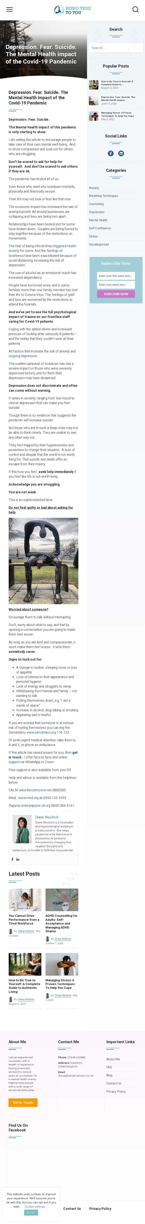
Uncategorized (99, 244)
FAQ (109, 1067)
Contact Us (113, 1083)
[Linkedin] (17, 860)
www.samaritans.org (41, 732)
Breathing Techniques (103, 196)
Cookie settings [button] (35, 1207)
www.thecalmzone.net (35, 790)
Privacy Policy (116, 1092)
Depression (97, 212)
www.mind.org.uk (30, 798)
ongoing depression (23, 356)
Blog (109, 1075)
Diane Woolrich (26, 931)
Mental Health (98, 220)
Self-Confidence (100, 228)
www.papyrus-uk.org (35, 805)
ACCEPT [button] (31, 1212)
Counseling (96, 204)
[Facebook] (12, 860)
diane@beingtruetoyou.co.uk (75, 1076)
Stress (93, 236)
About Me (113, 1059)
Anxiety (94, 188)
